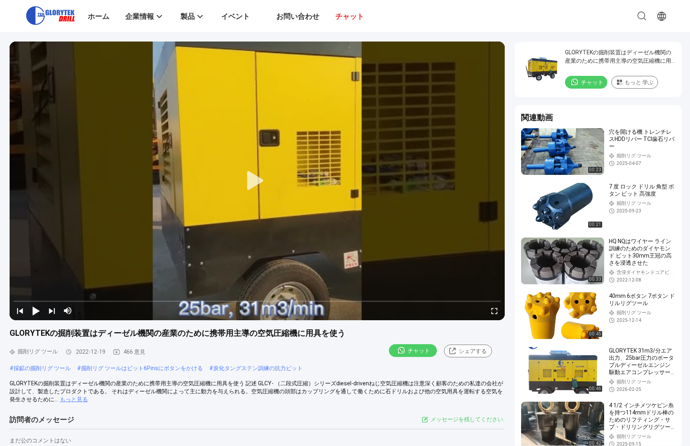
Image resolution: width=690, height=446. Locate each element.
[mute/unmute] (68, 311)
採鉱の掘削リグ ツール (42, 368)
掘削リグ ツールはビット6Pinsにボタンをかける (142, 368)
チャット (419, 350)
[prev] (20, 311)
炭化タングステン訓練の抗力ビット (258, 368)
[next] (52, 311)
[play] (257, 181)
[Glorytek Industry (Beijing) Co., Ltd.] (50, 15)
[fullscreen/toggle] (494, 311)
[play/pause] (36, 311)
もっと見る (74, 399)
